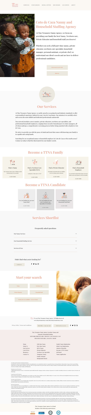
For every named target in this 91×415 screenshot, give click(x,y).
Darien (35, 375)
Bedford (33, 370)
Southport (12, 376)
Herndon (41, 387)
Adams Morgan (38, 385)
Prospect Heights (21, 366)
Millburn (61, 380)
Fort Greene (13, 366)
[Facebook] (31, 264)
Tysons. (22, 388)
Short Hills (13, 381)
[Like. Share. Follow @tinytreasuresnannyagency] (75, 325)
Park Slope (17, 366)
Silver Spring (71, 387)
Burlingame (64, 393)
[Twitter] (34, 264)
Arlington (45, 385)
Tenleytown (13, 388)
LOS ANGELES (54, 336)
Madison (50, 375)
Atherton (57, 393)
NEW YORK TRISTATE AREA (37, 336)
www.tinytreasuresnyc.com (41, 320)
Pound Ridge (61, 370)
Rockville (66, 387)
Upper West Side (43, 365)
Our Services (26, 348)
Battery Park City (44, 364)
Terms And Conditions (25, 325)
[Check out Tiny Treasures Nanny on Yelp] (77, 325)
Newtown (58, 375)
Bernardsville (31, 380)
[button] (36, 5)
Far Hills (42, 380)
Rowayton (73, 375)
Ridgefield (66, 375)
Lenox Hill (17, 365)
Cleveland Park (72, 385)
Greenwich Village (75, 364)
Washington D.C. (26, 385)
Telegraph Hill (29, 393)
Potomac (61, 387)
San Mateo (21, 394)
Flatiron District (64, 364)
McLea (52, 387)
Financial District (58, 364)
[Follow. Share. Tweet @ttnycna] (73, 325)
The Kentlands (17, 388)
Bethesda (52, 385)
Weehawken (27, 381)
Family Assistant (41, 356)
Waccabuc (76, 370)
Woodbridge (38, 376)
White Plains (13, 371)
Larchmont (47, 370)
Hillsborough (73, 393)
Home (24, 344)
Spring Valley (75, 387)
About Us (25, 346)
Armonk (30, 370)
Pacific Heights (72, 392)
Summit (16, 381)
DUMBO (77, 365)
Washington (20, 376)
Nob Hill (60, 392)
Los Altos (40, 394)
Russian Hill (16, 393)
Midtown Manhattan (22, 365)
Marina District (56, 392)
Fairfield (40, 375)
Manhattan (24, 364)
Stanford (47, 394)
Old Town (58, 387)
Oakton (55, 387)
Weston (28, 376)
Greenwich (44, 375)
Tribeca (32, 365)
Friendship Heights (24, 387)
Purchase (64, 370)
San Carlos (17, 394)
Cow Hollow (43, 392)
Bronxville (36, 370)
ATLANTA (49, 338)
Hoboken (54, 380)
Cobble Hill (74, 365)
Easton (38, 375)
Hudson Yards (13, 365)
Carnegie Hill (49, 364)
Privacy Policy (15, 325)
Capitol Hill (56, 385)
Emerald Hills (68, 393)
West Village (51, 365)
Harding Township (50, 380)
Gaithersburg (30, 387)
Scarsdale (69, 370)
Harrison (44, 370)
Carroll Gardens (69, 365)
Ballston (49, 385)
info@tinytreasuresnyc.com (55, 320)
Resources (25, 352)
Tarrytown (73, 370)
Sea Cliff (19, 393)
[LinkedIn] (36, 264)
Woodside (26, 394)
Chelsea (53, 364)
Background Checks (42, 358)
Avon (33, 375)
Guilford (47, 375)
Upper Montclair (20, 381)
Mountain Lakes (69, 380)
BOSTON (47, 336)
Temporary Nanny (41, 354)
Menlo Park (77, 393)
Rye (67, 370)
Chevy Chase (60, 385)
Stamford (16, 376)
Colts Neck (35, 380)
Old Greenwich (62, 375)
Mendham (58, 380)
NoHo (27, 365)
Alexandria (42, 385)
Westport (31, 376)
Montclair (64, 380)
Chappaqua (40, 370)
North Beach (68, 392)
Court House (77, 385)
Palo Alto (43, 394)
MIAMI (54, 338)
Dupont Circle (16, 387)
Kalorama (44, 387)
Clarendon (68, 385)
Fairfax (20, 387)
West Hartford (24, 376)
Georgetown (34, 387)
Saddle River (77, 380)
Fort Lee (45, 380)
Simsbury (77, 375)
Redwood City (13, 394)
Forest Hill (47, 392)
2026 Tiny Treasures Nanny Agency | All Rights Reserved (49, 318)
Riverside (70, 375)
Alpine (27, 380)
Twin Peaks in (35, 393)
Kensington (48, 387)
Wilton (34, 376)
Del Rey (12, 387)
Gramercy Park (69, 364)
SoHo (29, 365)
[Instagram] (38, 264)
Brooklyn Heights (63, 365)
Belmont (60, 393)
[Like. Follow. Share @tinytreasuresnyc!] (70, 325)
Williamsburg (28, 366)
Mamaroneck (52, 370)
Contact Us (26, 354)
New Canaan (54, 375)
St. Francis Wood (23, 393)
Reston (64, 387)
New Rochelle (56, 370)
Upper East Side (37, 365)
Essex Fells (38, 380)
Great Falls (38, 387)
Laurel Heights (51, 392)
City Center (64, 385)
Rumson (73, 380)
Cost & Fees (26, 350)
